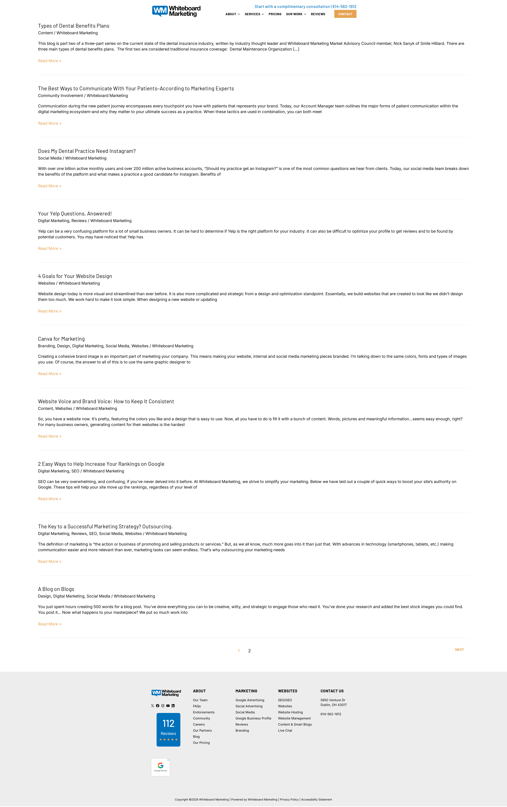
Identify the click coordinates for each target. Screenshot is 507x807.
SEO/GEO (285, 700)
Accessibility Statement (316, 799)
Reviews (79, 220)
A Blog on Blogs (56, 589)
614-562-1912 (344, 6)
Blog (196, 736)
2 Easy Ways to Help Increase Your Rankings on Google (101, 464)
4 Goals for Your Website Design (75, 276)
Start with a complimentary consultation (292, 6)
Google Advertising (250, 700)
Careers (199, 724)
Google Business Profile (253, 718)
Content (45, 32)
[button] (238, 14)
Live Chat (285, 730)
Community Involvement (60, 95)
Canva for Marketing (61, 338)
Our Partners (202, 730)
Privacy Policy (289, 799)
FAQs (197, 706)
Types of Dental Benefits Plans (73, 25)
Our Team (200, 700)
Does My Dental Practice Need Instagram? (87, 151)
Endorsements (204, 712)
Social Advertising (249, 706)
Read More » (49, 61)
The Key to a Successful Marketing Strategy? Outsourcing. (105, 526)
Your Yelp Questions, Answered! (75, 213)
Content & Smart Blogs (295, 724)
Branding (46, 345)
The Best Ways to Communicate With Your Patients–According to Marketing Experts (136, 88)
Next (459, 650)
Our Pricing (201, 743)
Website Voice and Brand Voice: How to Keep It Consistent (106, 401)
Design (63, 345)
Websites (46, 283)
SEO (75, 471)
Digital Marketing (53, 220)
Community (201, 718)
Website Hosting (290, 712)
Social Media (50, 158)
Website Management (294, 718)
